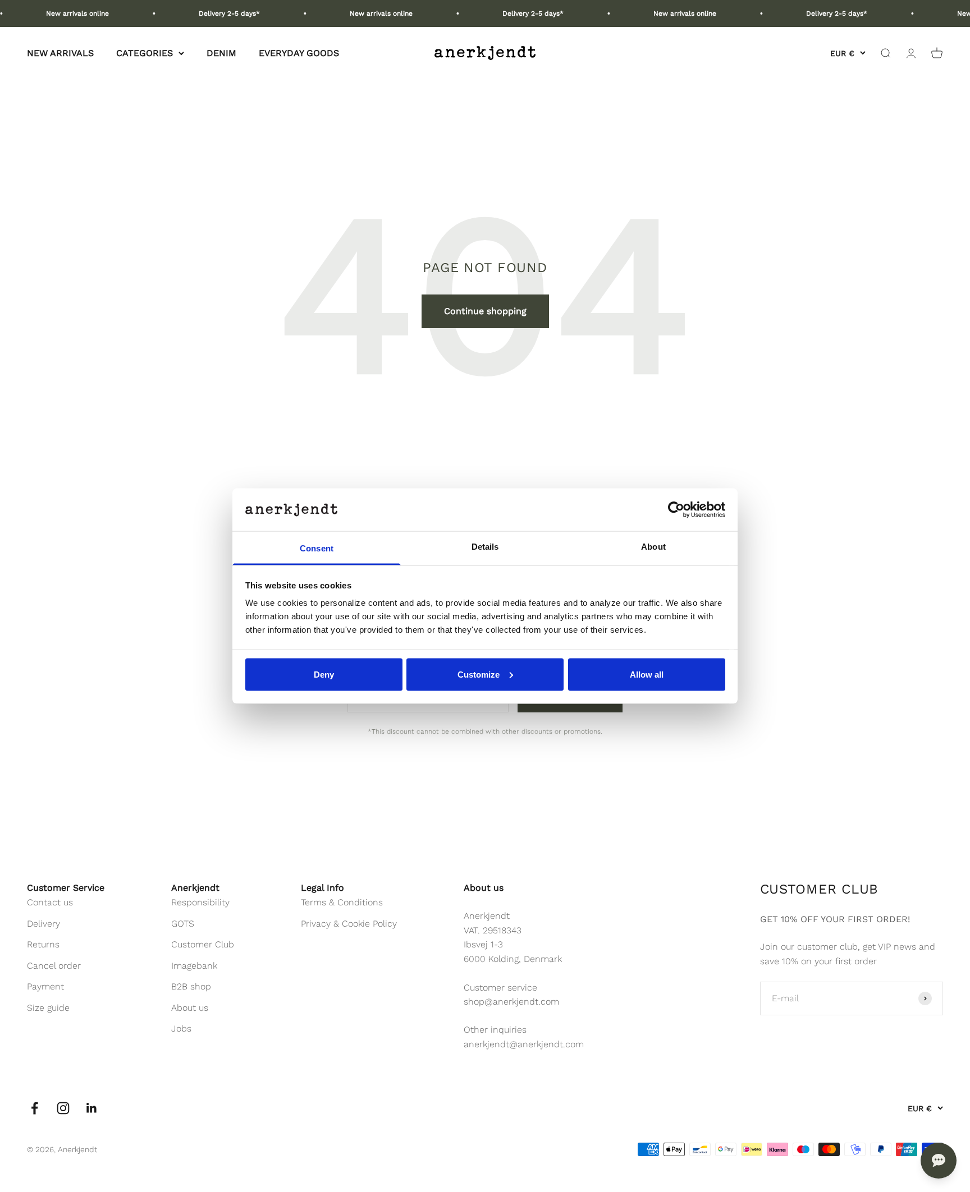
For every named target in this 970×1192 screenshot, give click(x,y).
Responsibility (200, 902)
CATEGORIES (144, 53)
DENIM (221, 53)
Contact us (50, 902)
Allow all (647, 674)
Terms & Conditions (342, 902)
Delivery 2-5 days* (214, 13)
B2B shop (191, 986)
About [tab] (653, 546)
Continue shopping (485, 311)
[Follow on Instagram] (63, 1108)
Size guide (48, 1007)
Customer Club (202, 944)
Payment (45, 986)
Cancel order (54, 965)
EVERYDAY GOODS (299, 53)
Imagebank (194, 965)
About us (189, 1007)
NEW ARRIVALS (60, 53)
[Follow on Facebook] (34, 1108)
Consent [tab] (316, 548)
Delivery (43, 923)
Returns (43, 944)
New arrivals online (62, 13)
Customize (478, 674)
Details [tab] (485, 546)
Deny (324, 674)
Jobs (181, 1028)
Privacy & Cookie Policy (349, 923)
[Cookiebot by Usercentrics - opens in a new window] (676, 509)
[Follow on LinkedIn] (91, 1108)
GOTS (182, 923)
